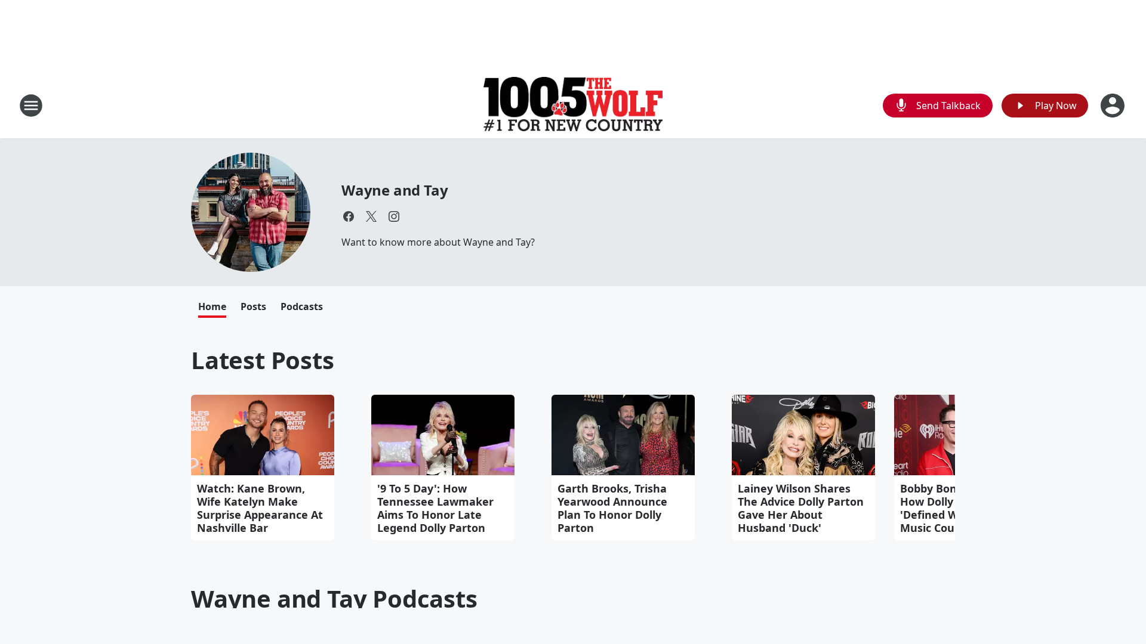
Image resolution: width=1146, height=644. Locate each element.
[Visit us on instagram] (394, 216)
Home (212, 306)
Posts (253, 306)
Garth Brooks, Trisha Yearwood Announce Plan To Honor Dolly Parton (612, 508)
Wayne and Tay (394, 190)
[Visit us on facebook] (348, 216)
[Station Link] (573, 105)
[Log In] (1114, 105)
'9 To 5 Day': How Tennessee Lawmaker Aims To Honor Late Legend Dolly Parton (435, 508)
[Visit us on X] (371, 216)
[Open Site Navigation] (31, 105)
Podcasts (302, 306)
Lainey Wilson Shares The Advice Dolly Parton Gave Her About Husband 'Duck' (801, 508)
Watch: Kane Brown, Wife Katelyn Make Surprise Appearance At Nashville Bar (260, 508)
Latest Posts (262, 359)
